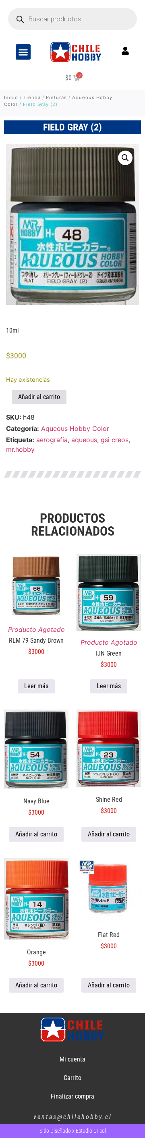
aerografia (52, 440)
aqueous (84, 440)
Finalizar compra (72, 1096)
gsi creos (114, 440)
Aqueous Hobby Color (75, 428)
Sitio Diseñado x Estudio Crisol (72, 1131)
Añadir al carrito (39, 397)
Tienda (32, 97)
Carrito (72, 1078)
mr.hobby (20, 449)
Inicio (11, 97)
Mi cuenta (72, 1059)
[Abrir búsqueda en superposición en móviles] (72, 19)
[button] (23, 52)
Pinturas (56, 97)
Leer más (36, 686)
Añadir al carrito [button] (36, 834)
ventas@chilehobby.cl (72, 1117)
